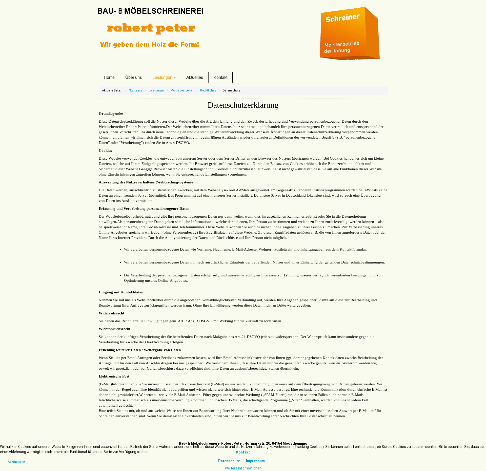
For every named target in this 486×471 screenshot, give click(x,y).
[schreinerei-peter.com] (167, 28)
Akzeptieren (16, 462)
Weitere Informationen (243, 468)
